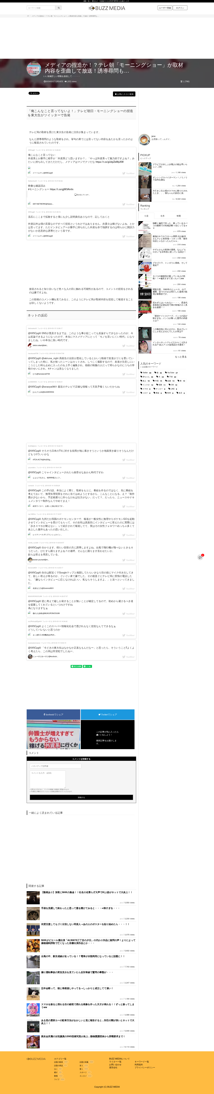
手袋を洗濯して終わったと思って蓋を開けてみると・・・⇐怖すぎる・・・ (80, 908)
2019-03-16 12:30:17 (55, 567)
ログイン (180, 7)
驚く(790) (185, 81)
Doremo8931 (32, 567)
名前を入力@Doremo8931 (43, 588)
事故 (159, 392)
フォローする (40, 150)
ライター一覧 (115, 1061)
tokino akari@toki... (40, 345)
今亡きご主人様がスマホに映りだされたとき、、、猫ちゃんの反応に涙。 (170, 191)
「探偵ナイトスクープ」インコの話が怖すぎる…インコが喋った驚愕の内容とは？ (170, 318)
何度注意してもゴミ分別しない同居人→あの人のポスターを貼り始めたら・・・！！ (85, 924)
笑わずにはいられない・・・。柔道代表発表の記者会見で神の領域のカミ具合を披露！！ (170, 305)
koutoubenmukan (34, 643)
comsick (31, 485)
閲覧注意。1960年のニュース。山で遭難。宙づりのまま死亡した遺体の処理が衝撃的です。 (170, 291)
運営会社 (113, 1067)
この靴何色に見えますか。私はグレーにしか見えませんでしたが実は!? (170, 330)
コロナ (146, 392)
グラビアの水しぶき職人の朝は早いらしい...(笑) (170, 165)
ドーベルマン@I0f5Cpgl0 (42, 172)
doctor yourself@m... (40, 559)
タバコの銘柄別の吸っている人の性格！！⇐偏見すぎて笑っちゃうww (169, 277)
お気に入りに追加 (125, 94)
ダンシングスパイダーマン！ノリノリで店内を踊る (170, 178)
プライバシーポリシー (145, 1067)
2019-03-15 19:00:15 (58, 643)
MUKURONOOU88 (35, 596)
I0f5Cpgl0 (31, 150)
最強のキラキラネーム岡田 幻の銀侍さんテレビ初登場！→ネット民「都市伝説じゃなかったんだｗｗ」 (170, 238)
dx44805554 (32, 382)
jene (121, 903)
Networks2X (32, 181)
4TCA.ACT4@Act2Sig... (41, 459)
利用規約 (139, 1064)
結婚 (170, 380)
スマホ (146, 388)
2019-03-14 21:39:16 (53, 212)
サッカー (160, 388)
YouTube (172, 372)
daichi (174, 258)
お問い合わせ (115, 1064)
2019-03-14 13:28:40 (53, 150)
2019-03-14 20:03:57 (56, 542)
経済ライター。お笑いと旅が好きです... (48, 506)
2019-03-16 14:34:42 (60, 621)
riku (173, 186)
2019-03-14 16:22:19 (55, 446)
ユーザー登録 (165, 7)
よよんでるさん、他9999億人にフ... (46, 477)
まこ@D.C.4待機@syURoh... (44, 634)
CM (174, 384)
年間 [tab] (179, 215)
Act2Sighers (32, 446)
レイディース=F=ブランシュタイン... (47, 534)
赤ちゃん (148, 376)
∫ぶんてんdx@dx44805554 (43, 392)
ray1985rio (32, 514)
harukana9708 (33, 353)
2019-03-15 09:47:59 (56, 353)
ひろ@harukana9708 (41, 374)
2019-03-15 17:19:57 (54, 514)
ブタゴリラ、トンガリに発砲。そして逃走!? (170, 263)
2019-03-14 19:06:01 (55, 382)
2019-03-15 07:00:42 (55, 181)
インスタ (148, 384)
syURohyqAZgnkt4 (35, 621)
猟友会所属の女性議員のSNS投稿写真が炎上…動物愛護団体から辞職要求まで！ (83, 1036)
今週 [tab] (146, 215)
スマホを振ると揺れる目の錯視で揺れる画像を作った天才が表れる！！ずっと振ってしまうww (87, 1006)
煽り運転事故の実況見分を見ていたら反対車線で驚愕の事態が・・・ (77, 972)
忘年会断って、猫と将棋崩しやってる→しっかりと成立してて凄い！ (77, 988)
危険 (162, 384)
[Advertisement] (107, 38)
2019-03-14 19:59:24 (52, 485)
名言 (182, 392)
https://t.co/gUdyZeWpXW (110, 161)
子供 (172, 376)
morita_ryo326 (33, 542)
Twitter (147, 372)
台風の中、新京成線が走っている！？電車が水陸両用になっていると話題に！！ (83, 956)
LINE (174, 388)
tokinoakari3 (32, 328)
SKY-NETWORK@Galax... (42, 204)
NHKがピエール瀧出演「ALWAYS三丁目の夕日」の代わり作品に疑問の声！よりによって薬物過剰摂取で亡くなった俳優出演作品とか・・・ (88, 941)
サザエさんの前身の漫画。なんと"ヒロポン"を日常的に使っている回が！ (169, 250)
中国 (158, 380)
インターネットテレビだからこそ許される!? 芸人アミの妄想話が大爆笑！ (170, 343)
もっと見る (181, 356)
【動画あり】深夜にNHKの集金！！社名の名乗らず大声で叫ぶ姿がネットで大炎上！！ (87, 892)
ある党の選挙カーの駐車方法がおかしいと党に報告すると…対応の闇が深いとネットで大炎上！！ (87, 1022)
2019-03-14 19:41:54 (54, 467)
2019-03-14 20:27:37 (60, 596)
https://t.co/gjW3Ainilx (61, 189)
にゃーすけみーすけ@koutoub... (45, 656)
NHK (170, 392)
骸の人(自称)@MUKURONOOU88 (46, 613)
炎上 (146, 380)
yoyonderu (32, 467)
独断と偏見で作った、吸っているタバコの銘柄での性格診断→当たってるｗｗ (170, 225)
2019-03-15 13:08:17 (55, 328)
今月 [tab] (162, 215)
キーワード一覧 (142, 1061)
